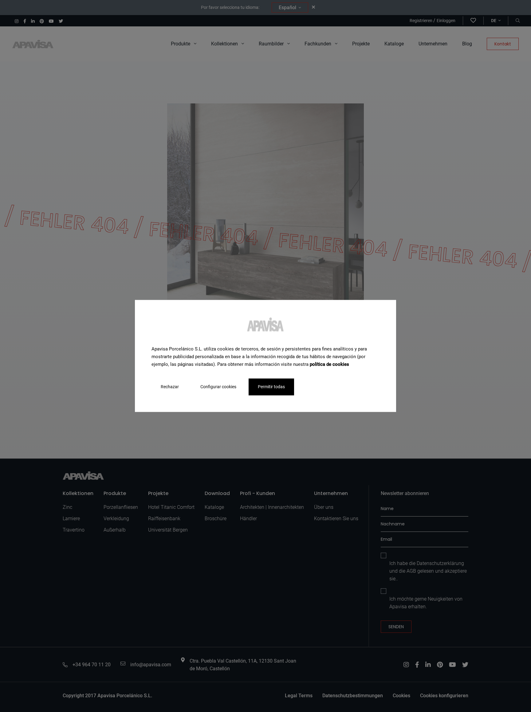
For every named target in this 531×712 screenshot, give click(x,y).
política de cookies (329, 364)
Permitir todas (271, 387)
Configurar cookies (218, 387)
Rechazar (170, 387)
